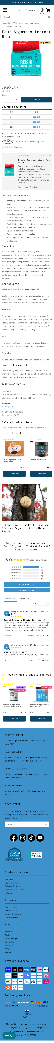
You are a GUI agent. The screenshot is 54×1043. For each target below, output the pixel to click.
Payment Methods (12, 883)
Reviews (8, 935)
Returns (8, 893)
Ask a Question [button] (28, 590)
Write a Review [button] (28, 584)
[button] (42, 10)
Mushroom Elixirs (31, 23)
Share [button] (9, 636)
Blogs (7, 948)
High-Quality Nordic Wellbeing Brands (27, 2)
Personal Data (11, 910)
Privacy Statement (13, 914)
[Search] (49, 17)
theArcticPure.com (35, 1032)
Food (10, 23)
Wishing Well (10, 945)
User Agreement (12, 917)
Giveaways (9, 942)
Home (4, 23)
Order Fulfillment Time (14, 889)
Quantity (5, 95)
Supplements (40, 427)
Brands (8, 952)
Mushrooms (18, 23)
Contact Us (9, 879)
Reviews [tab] (8, 598)
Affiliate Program (12, 938)
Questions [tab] (24, 598)
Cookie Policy (11, 907)
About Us (9, 932)
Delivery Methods (12, 886)
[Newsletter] (46, 824)
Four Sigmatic (8, 406)
